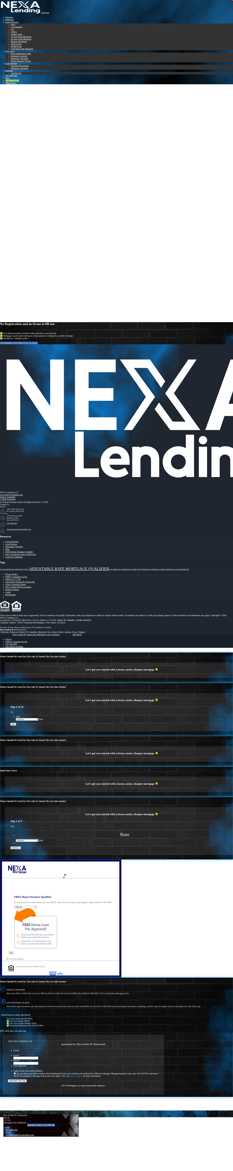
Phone (16, 1060)
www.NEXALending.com (11, 495)
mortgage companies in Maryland (127, 569)
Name (16, 1050)
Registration (10, 595)
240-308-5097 (12, 523)
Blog (7, 549)
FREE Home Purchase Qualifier (19, 552)
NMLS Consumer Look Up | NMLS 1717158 (30, 966)
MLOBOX (77, 635)
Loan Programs (11, 541)
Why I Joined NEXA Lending (18, 587)
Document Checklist (14, 547)
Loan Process (11, 544)
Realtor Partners (12, 589)
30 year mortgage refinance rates (14, 569)
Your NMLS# (19, 1066)
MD (111, 569)
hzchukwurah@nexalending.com (19, 529)
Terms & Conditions (14, 557)
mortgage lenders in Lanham (153, 569)
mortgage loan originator (177, 569)
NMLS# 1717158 (13, 579)
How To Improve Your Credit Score (20, 554)
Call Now (45, 13)
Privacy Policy (11, 574)
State (18, 717)
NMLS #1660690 (7, 497)
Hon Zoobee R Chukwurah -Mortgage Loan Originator (36, 635)
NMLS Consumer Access (16, 577)
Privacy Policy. (76, 1076)
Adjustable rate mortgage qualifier (69, 568)
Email (16, 1055)
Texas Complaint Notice (15, 584)
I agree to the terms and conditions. (28, 1071)
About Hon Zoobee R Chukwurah (20, 582)
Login (8, 592)
